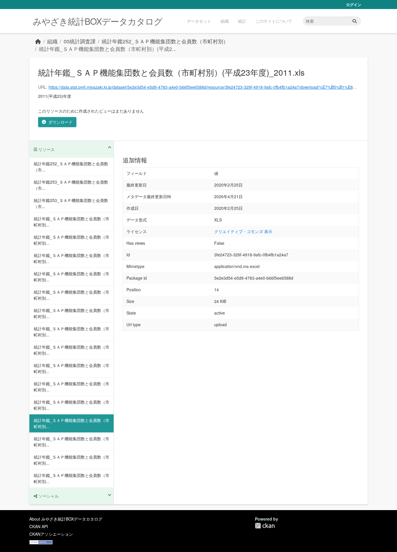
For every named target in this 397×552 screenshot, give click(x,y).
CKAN (265, 526)
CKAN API (38, 526)
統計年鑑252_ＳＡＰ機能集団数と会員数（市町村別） (165, 41)
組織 (225, 21)
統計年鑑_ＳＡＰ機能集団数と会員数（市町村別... (71, 222)
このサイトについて (273, 21)
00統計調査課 (80, 41)
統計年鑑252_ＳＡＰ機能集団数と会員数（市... (71, 167)
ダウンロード (60, 122)
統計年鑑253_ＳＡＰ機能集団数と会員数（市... (71, 185)
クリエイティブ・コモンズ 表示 (243, 231)
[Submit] (354, 21)
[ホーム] (38, 41)
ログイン (353, 4)
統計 (242, 21)
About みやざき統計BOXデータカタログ (65, 519)
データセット (199, 21)
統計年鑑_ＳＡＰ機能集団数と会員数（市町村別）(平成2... (107, 48)
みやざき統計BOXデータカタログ (97, 21)
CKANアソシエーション (51, 534)
